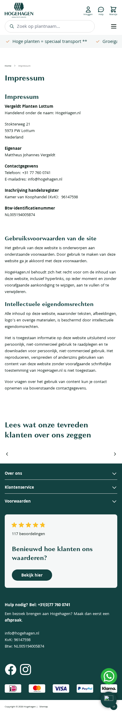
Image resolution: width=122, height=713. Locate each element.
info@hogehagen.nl (22, 633)
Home (8, 66)
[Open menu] (113, 26)
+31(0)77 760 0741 (54, 605)
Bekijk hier (32, 575)
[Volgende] (115, 454)
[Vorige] (7, 454)
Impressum (24, 66)
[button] (108, 699)
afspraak (13, 620)
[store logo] (19, 10)
